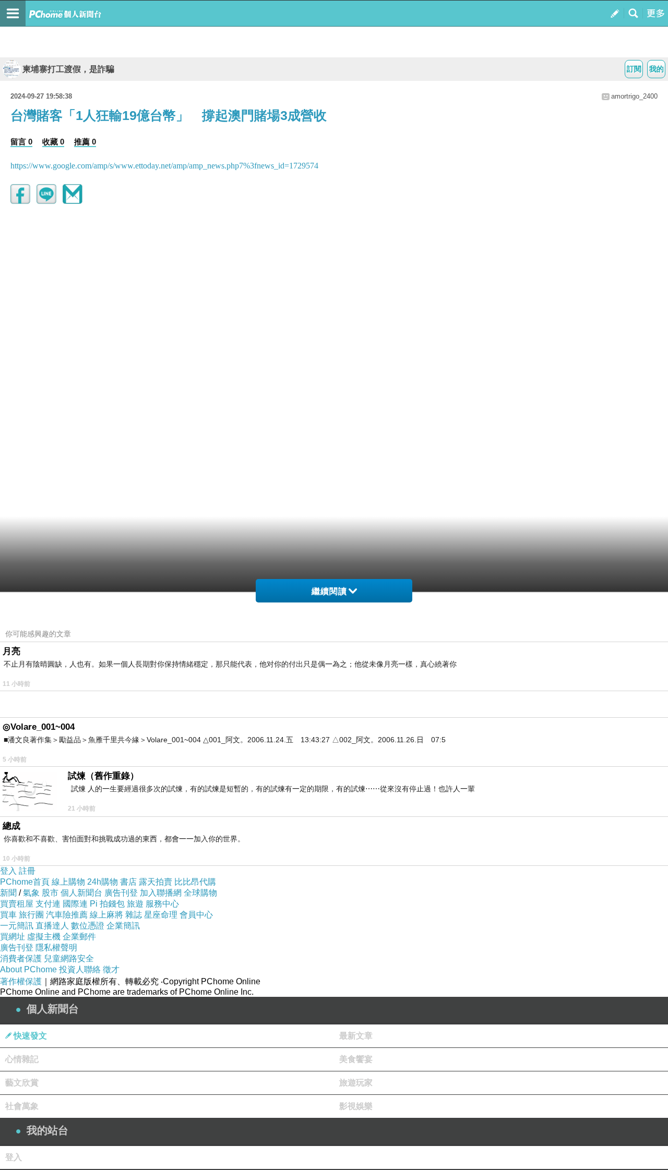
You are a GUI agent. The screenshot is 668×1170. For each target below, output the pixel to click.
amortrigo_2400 (634, 96)
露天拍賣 (155, 881)
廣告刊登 (121, 892)
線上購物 (68, 881)
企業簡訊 (123, 925)
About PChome (28, 969)
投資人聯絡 (80, 969)
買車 (8, 914)
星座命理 (160, 914)
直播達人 (52, 925)
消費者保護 (21, 958)
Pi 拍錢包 (107, 903)
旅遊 (135, 903)
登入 (8, 870)
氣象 (31, 892)
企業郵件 (79, 936)
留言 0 (21, 141)
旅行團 (31, 914)
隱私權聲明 (56, 947)
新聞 (8, 892)
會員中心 (196, 914)
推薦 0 (85, 141)
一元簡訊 (16, 925)
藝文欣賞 (22, 1082)
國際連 (75, 903)
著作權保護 (21, 981)
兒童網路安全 (69, 958)
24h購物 (102, 881)
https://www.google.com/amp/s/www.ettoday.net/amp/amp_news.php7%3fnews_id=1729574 (164, 165)
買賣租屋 (16, 903)
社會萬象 (22, 1106)
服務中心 (162, 903)
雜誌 (133, 914)
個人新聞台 (81, 892)
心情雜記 (22, 1059)
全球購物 (200, 892)
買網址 (12, 936)
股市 (50, 892)
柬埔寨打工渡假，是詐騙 (68, 69)
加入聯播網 (161, 892)
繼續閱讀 (329, 591)
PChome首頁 (25, 881)
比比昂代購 (195, 881)
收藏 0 (53, 141)
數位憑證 (87, 925)
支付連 (48, 903)
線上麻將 (106, 914)
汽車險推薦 (67, 914)
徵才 (111, 969)
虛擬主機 (44, 936)
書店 (128, 881)
